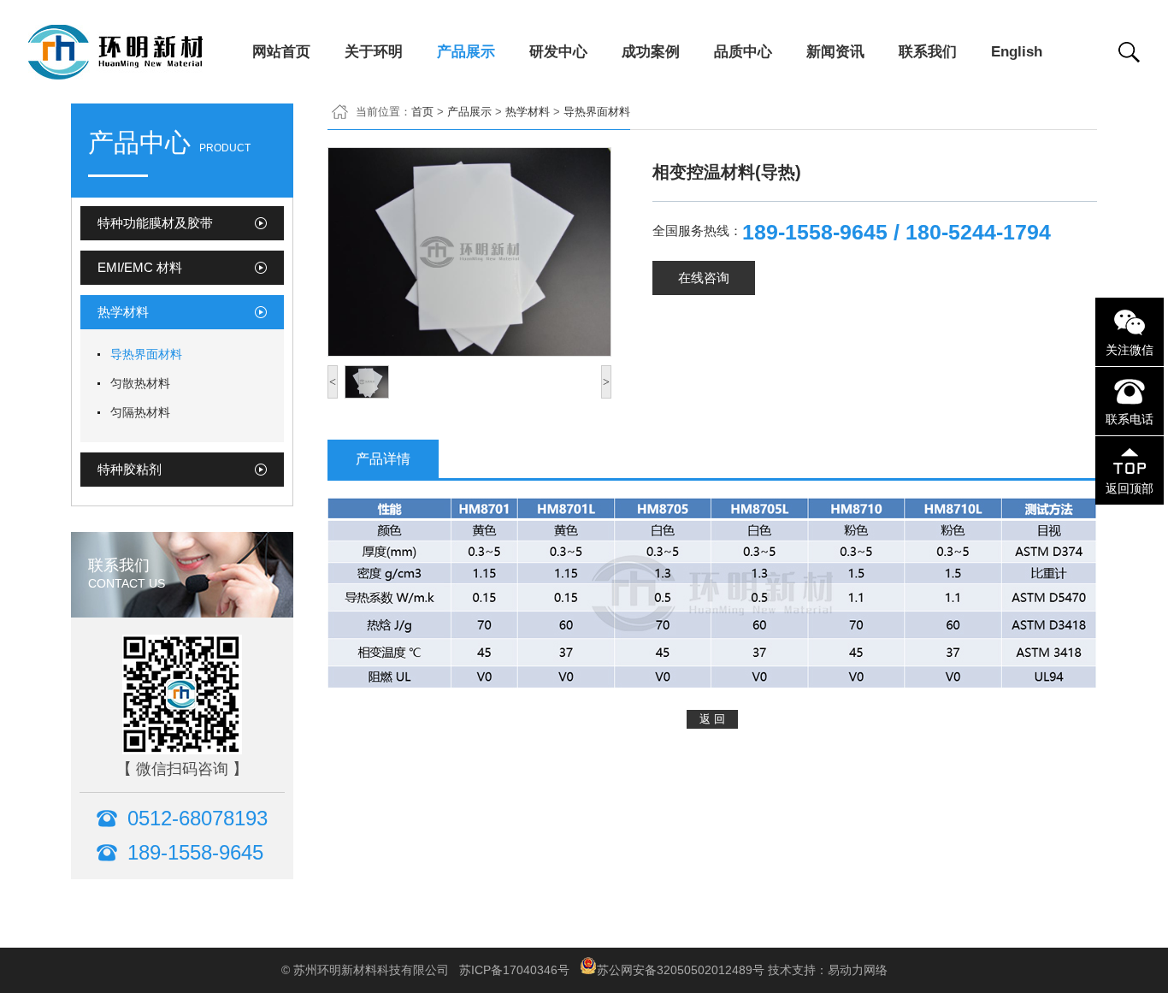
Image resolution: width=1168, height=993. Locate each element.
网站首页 (281, 52)
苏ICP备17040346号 (514, 970)
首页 (422, 111)
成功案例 (651, 52)
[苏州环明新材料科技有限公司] (140, 71)
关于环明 (374, 52)
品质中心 (743, 52)
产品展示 (466, 52)
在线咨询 (703, 277)
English (1016, 52)
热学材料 (527, 111)
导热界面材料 (146, 354)
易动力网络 (858, 970)
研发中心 (558, 52)
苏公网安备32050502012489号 (680, 970)
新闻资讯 (835, 52)
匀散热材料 (140, 383)
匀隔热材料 (140, 412)
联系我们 (928, 52)
